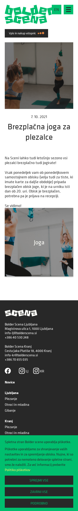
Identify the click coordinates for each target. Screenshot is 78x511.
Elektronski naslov (30, 112)
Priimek (13, 92)
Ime (10, 74)
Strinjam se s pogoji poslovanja (40, 133)
